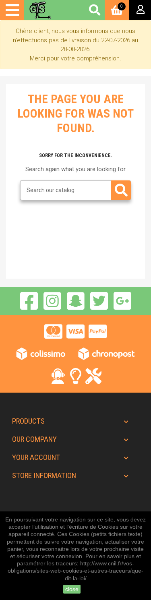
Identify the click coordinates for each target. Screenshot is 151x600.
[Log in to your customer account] (140, 10)
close (72, 589)
